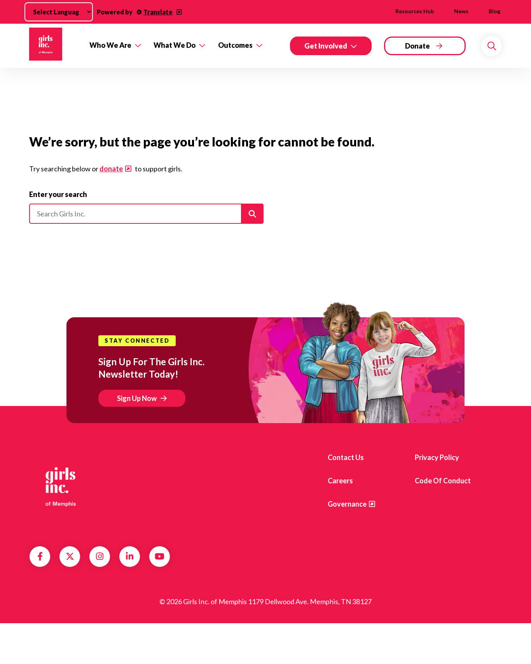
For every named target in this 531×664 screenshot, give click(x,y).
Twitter (70, 556)
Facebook (40, 556)
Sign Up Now (137, 398)
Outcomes (235, 45)
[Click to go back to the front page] (54, 46)
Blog (494, 11)
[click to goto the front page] (60, 486)
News (461, 11)
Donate (417, 46)
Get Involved (325, 46)
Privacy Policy (437, 457)
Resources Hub (414, 11)
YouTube (159, 556)
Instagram (100, 556)
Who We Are (110, 45)
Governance (347, 504)
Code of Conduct (443, 480)
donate (111, 168)
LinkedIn (130, 556)
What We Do (175, 45)
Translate (158, 12)
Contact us (346, 457)
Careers (340, 480)
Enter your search (58, 194)
